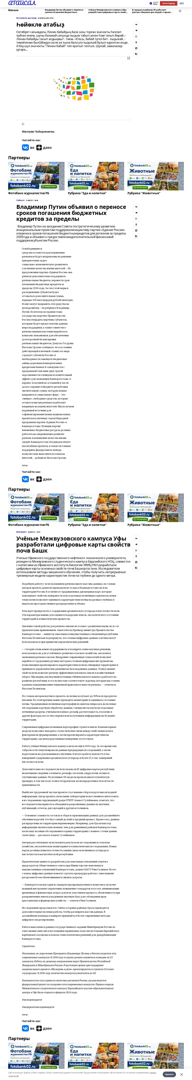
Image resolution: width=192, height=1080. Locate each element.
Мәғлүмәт (21, 532)
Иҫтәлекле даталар (26, 18)
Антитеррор (168, 3)
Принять (169, 1074)
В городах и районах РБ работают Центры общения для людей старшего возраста (152, 11)
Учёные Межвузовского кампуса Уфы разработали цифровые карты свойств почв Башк (108, 11)
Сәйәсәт (20, 200)
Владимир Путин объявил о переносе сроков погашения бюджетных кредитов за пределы (64, 11)
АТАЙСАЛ (21, 3)
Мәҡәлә (13, 10)
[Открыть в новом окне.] (28, 147)
